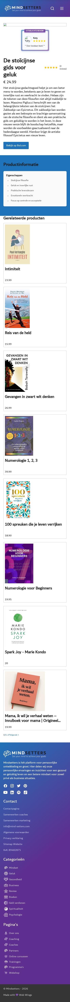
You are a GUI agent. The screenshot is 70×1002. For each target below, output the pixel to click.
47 (9, 735)
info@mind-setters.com (16, 826)
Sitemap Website (12, 844)
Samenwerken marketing (16, 820)
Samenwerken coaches (15, 814)
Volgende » (14, 735)
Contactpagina (11, 808)
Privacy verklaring (13, 838)
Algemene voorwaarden (16, 832)
